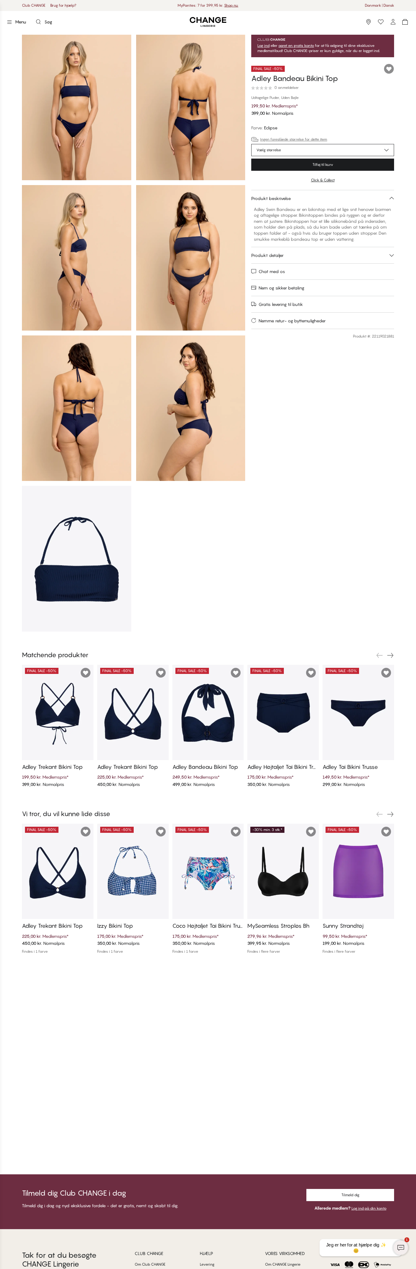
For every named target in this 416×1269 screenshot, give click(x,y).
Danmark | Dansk (379, 5)
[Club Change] (381, 22)
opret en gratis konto (296, 46)
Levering (207, 1264)
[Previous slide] (379, 655)
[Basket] (405, 22)
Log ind (263, 46)
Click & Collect (323, 180)
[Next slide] (390, 655)
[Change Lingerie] (208, 22)
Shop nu (231, 5)
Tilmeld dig (350, 1195)
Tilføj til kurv (322, 164)
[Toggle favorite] (389, 69)
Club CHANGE (33, 5)
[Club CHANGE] (393, 22)
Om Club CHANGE (150, 1264)
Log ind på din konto (368, 1208)
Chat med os (272, 271)
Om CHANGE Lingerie (283, 1264)
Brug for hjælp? (63, 5)
